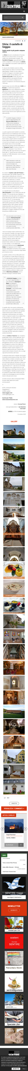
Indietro (14, 803)
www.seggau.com (7, 393)
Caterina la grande (7, 870)
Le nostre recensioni (21, 858)
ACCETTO (16, 1069)
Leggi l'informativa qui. (22, 1065)
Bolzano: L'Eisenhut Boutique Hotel (11, 866)
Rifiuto (24, 1069)
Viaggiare (23, 863)
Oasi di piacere (22, 867)
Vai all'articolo (9, 844)
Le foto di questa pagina (19, 411)
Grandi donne (22, 872)
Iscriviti (14, 910)
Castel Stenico (10, 838)
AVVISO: (10, 411)
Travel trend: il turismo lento (9, 861)
